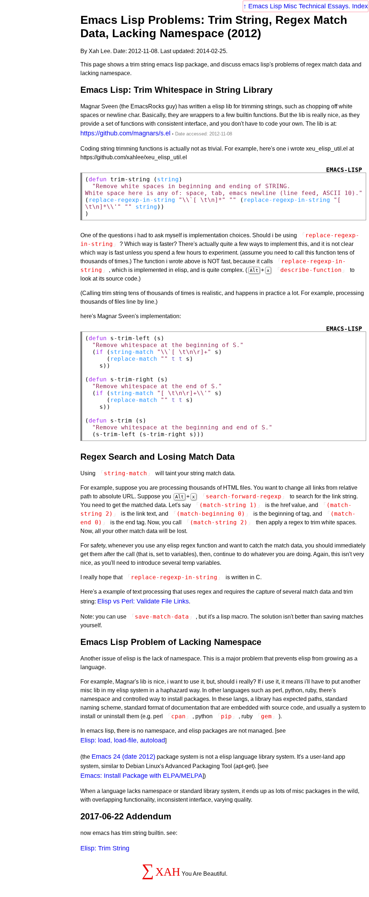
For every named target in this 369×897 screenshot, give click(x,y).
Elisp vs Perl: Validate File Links (143, 601)
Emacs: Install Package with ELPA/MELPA (141, 775)
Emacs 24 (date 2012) (123, 756)
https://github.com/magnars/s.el (125, 133)
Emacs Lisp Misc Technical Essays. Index (308, 6)
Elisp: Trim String (104, 848)
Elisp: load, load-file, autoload (122, 740)
